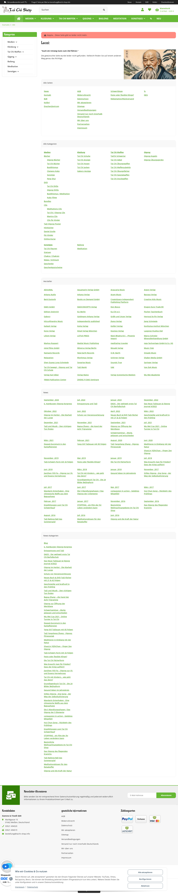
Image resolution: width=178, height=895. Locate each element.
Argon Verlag (149, 290)
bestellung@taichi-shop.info (17, 834)
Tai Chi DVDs (52, 186)
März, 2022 (149, 411)
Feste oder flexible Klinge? (88, 462)
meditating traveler (119, 343)
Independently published (88, 321)
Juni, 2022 (81, 411)
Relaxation (48, 357)
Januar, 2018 (116, 469)
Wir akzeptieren (68, 830)
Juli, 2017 (48, 487)
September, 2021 (118, 422)
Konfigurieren (145, 879)
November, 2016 (118, 501)
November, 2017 (151, 469)
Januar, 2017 (82, 501)
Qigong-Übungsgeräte (154, 160)
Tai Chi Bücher (53, 163)
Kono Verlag (49, 331)
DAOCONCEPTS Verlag (87, 307)
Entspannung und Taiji (87, 403)
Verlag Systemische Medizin (123, 375)
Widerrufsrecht (68, 821)
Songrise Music (84, 362)
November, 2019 (51, 458)
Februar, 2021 (83, 440)
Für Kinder (48, 235)
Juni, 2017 (81, 487)
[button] (142, 9)
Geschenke (49, 263)
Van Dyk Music (150, 367)
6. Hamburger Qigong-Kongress (58, 403)
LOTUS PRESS (83, 335)
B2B (146, 2)
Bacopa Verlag (150, 294)
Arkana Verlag (83, 294)
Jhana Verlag (116, 321)
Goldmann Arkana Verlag (88, 316)
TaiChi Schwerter (118, 156)
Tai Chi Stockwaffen (119, 178)
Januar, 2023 (116, 400)
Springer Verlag (151, 362)
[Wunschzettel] (149, 9)
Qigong (11, 56)
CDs (45, 205)
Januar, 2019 (116, 458)
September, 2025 (51, 400)
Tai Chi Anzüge (83, 160)
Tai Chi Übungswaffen (120, 163)
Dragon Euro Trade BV (154, 307)
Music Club (149, 348)
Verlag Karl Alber (51, 375)
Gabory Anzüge (84, 171)
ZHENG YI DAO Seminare (88, 379)
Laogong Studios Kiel (153, 331)
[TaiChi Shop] (19, 18)
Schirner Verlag (117, 357)
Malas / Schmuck (51, 260)
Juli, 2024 (81, 400)
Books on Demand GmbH (88, 299)
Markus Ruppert (51, 343)
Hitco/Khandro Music (53, 321)
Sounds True (116, 362)
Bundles (47, 201)
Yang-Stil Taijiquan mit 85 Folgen (91, 444)
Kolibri (155, 2)
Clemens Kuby (53, 171)
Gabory (47, 316)
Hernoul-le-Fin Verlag (153, 316)
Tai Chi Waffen (14, 51)
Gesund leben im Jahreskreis (123, 473)
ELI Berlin (81, 311)
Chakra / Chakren (51, 256)
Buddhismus (52, 167)
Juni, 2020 (148, 440)
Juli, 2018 (148, 458)
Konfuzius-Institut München (156, 326)
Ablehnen (145, 886)
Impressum (19, 887)
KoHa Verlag (82, 326)
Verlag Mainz (83, 375)
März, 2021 (49, 440)
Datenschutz (32, 887)
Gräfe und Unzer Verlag (121, 316)
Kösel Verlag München (87, 331)
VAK (112, 367)
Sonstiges (12, 71)
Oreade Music (150, 353)
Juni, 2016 (115, 515)
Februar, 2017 (50, 501)
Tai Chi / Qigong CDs (56, 212)
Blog (46, 543)
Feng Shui (51, 178)
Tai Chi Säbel (116, 160)
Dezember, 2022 (151, 400)
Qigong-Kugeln (150, 156)
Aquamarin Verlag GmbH (88, 290)
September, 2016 (151, 501)
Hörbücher (49, 227)
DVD (46, 182)
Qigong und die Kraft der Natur (125, 519)
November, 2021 (84, 422)
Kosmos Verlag (117, 331)
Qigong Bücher (53, 160)
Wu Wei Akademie (152, 375)
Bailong (80, 245)
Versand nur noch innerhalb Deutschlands (80, 844)
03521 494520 (11, 826)
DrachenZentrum (167, 2)
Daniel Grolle (49, 231)
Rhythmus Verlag (85, 357)
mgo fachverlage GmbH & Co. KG (158, 343)
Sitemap (65, 834)
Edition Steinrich (51, 311)
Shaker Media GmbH (153, 357)
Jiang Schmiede (150, 321)
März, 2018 (82, 469)
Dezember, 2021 (51, 422)
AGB (63, 816)
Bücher (47, 156)
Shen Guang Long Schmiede (56, 362)
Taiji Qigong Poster (52, 224)
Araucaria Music (118, 290)
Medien (11, 42)
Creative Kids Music (152, 299)
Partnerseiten (67, 853)
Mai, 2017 (115, 487)
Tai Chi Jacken (83, 167)
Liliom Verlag (50, 335)
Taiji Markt (82, 367)
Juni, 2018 (48, 469)
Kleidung (12, 46)
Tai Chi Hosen (83, 163)
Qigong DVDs (53, 190)
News (130, 2)
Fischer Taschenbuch (153, 311)
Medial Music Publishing (88, 343)
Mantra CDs (52, 216)
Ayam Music (116, 294)
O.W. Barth (115, 353)
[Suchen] (104, 10)
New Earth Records (85, 353)
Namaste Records (52, 353)
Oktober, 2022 (50, 411)
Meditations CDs (54, 209)
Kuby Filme (52, 197)
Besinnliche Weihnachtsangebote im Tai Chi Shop (125, 508)
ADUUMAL (48, 290)
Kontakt (138, 2)
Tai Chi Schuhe (83, 156)
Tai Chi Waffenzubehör (121, 167)
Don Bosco (115, 307)
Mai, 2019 (81, 458)
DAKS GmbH (49, 307)
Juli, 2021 (148, 422)
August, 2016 (49, 515)
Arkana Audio (50, 294)
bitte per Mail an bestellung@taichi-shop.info (54, 2)
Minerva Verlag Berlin (86, 348)
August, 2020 (116, 440)
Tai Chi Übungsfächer (120, 171)
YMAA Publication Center (55, 379)
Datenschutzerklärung (69, 796)
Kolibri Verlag (117, 326)
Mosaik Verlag (117, 348)
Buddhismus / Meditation (58, 194)
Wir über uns (67, 848)
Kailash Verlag (50, 326)
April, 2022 (115, 411)
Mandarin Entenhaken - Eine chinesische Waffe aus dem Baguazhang (56, 494)
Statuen (47, 252)
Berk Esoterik (50, 299)
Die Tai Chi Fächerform (121, 462)
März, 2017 (149, 487)
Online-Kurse (50, 239)
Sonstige (51, 175)
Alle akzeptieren (145, 872)
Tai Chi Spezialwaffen (120, 175)
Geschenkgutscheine (53, 267)
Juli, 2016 (81, 515)
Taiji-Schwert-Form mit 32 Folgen (58, 462)
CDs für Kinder (53, 220)
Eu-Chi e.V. (115, 311)
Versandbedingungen (70, 839)
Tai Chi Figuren (50, 248)
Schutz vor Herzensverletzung (90, 415)
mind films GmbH (51, 348)
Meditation (82, 248)
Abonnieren (166, 795)
